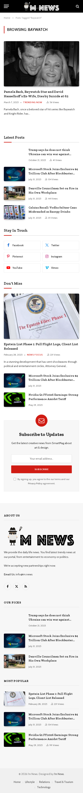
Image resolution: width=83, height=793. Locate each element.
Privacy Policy (35, 483)
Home (17, 781)
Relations (44, 781)
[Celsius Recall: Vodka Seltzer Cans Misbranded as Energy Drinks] (14, 212)
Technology (44, 787)
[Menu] (6, 6)
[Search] (77, 6)
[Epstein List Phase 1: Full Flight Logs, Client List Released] (41, 316)
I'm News (59, 774)
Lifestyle (30, 781)
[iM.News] (41, 6)
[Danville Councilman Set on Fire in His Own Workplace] (14, 193)
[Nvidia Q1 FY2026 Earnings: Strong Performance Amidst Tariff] (14, 399)
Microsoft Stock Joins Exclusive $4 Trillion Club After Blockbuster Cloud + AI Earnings (53, 173)
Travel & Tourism (63, 781)
